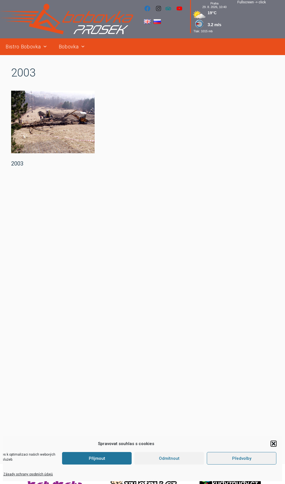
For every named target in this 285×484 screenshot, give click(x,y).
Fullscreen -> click (251, 2)
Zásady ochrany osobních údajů (28, 474)
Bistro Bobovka (23, 47)
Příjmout (97, 458)
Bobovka (69, 47)
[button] (273, 443)
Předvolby (241, 458)
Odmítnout (169, 458)
